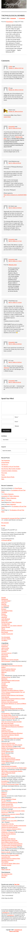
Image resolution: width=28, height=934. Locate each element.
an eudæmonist (5, 605)
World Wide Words (6, 756)
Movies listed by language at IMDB (9, 855)
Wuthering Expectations (7, 630)
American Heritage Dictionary (8, 669)
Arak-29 (3, 753)
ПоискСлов (4, 782)
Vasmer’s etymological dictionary (9, 802)
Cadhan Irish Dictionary (7, 746)
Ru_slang (3, 801)
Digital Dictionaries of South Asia (9, 840)
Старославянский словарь (8, 817)
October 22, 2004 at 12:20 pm (16, 90)
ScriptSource (4, 685)
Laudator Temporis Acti (7, 634)
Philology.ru (4, 792)
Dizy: (2, 740)
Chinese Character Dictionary (8, 834)
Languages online (5, 857)
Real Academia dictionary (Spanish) (10, 735)
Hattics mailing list (5, 869)
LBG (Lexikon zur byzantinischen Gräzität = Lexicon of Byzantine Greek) (12, 772)
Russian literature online (7, 806)
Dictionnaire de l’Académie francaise (10, 725)
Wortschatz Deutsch (6, 707)
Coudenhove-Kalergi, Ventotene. (9, 470)
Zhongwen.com (5, 835)
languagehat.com (3, 4)
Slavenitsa (3, 796)
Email (16, 421)
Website (17, 426)
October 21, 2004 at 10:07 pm (16, 68)
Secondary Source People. (8, 477)
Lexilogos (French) (6, 730)
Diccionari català (5, 736)
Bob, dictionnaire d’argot (7, 723)
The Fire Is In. (4, 464)
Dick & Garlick (4, 649)
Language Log (5, 645)
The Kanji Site (4, 837)
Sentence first (4, 656)
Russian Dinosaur (5, 627)
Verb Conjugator (5, 754)
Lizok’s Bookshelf (5, 619)
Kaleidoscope (4, 599)
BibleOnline (4, 687)
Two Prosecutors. (5, 460)
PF (9, 88)
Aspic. (2, 479)
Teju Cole (16, 884)
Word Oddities (4, 862)
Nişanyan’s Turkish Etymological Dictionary (11, 843)
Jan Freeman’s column (10, 863)
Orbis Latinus (4, 774)
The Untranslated (5, 637)
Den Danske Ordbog (6, 715)
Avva (2, 607)
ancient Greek (7, 117)
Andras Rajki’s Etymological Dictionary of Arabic (13, 698)
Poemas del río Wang (6, 622)
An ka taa (3, 848)
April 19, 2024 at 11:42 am (15, 302)
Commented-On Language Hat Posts (10, 518)
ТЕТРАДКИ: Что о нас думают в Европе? (11, 625)
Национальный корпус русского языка (11, 807)
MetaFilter (3, 604)
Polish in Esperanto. (9, 494)
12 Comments (22, 18)
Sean (2, 500)
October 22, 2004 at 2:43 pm (16, 111)
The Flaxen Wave (5, 624)
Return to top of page (14, 931)
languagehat (13, 18)
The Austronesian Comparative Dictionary (11, 845)
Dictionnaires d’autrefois (7, 731)
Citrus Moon (4, 875)
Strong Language (5, 661)
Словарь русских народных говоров (10, 814)
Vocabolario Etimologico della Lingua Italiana (12, 738)
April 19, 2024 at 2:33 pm (15, 382)
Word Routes (4, 654)
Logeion (3, 763)
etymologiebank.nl (5, 713)
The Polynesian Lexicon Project (9, 847)
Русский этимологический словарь (10, 784)
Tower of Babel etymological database (10, 759)
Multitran (3, 667)
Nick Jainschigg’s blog (6, 874)
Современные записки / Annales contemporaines (13, 825)
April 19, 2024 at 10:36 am (15, 207)
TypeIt (2, 675)
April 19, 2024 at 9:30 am (15, 163)
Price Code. (4, 473)
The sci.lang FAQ (5, 682)
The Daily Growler (5, 601)
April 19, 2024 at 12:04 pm (15, 344)
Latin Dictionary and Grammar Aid (9, 716)
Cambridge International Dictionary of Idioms (12, 690)
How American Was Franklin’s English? (11, 468)
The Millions (4, 640)
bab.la (2, 674)
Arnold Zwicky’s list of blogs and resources (11, 665)
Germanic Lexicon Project (7, 700)
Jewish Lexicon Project (7, 688)
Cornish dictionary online (7, 751)
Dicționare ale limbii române (8, 743)
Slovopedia (4, 776)
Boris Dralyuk (4, 632)
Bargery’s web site (5, 852)
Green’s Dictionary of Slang (8, 670)
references (6, 367)
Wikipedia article (13, 264)
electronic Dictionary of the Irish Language (11, 745)
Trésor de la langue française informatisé (11, 721)
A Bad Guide (4, 620)
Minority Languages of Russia (8, 799)
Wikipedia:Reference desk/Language (10, 680)
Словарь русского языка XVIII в (9, 820)
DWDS (3, 710)
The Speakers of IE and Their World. (10, 466)
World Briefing (9, 21)
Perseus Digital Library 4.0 (7, 761)
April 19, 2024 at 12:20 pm (15, 362)
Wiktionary (4, 672)
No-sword (3, 609)
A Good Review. (5, 462)
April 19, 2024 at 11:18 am (15, 261)
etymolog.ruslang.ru (6, 789)
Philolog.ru (4, 794)
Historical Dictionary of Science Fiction (10, 858)
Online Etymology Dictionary (8, 758)
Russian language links (7, 804)
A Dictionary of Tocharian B (8, 832)
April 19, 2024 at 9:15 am (15, 128)
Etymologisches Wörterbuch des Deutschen (12, 708)
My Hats (3, 525)
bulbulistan (4, 651)
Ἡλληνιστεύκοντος (6, 653)
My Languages (5, 522)
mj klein (10, 66)
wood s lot (3, 602)
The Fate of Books (5, 638)
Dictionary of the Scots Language (9, 702)
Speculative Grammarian (7, 860)
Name (16, 417)
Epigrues (3, 614)
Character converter (6, 865)
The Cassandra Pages (6, 610)
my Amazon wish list (6, 540)
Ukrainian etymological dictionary (9, 827)
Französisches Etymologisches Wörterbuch (12, 733)
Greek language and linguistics (9, 766)
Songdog (3, 597)
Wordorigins (4, 679)
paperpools (4, 617)
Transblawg (4, 612)
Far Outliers (4, 615)
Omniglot (3, 684)
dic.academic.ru (5, 781)
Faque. (3, 475)
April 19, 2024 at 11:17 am (15, 241)
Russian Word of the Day (7, 824)
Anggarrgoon (4, 646)
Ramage (3, 877)
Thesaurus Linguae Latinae (8, 718)
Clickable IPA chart (6, 677)
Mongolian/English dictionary (8, 838)
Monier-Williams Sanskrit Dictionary (10, 842)
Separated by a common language (9, 659)
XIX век (3, 629)
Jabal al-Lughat (5, 648)
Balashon (3, 658)
